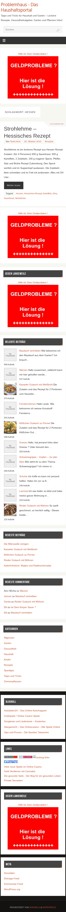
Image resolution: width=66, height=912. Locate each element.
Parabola (34, 907)
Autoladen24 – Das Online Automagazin (25, 710)
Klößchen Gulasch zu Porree (34, 423)
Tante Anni (15, 141)
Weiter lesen (13, 185)
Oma (55, 193)
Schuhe (23, 476)
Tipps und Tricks (12, 676)
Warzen (23, 370)
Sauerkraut (9, 198)
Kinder (7, 659)
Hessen (19, 193)
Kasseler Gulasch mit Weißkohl (36, 384)
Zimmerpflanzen (12, 681)
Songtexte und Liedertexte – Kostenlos (25, 721)
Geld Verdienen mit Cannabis (19, 771)
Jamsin (8, 596)
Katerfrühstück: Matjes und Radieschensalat (27, 565)
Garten (7, 643)
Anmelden (9, 873)
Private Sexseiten (13, 780)
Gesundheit (10, 648)
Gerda (7, 601)
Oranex (23, 442)
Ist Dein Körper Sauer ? (23, 607)
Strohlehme (20, 198)
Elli (5, 607)
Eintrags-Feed (11, 878)
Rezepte (49, 141)
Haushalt (8, 654)
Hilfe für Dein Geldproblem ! (33, 53)
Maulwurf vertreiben (30, 350)
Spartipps (9, 670)
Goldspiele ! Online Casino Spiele (22, 716)
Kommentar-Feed (13, 884)
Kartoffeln (47, 193)
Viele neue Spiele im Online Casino (23, 766)
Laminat (23, 491)
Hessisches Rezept (33, 193)
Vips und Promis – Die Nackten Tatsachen (26, 732)
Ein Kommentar (57, 124)
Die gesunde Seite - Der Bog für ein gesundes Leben (32, 776)
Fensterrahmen (27, 403)
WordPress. (49, 907)
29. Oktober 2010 (32, 141)
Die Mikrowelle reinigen (16, 544)
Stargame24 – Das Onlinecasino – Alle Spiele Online (32, 727)
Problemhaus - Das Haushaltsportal (19, 7)
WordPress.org (12, 889)
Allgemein (9, 637)
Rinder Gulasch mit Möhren (34, 505)
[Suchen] (58, 30)
